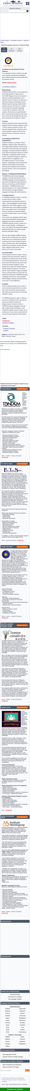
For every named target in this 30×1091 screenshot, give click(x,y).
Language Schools (16, 40)
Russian (22, 1022)
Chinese (7, 1022)
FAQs (7, 1084)
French (8, 1013)
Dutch (7, 1025)
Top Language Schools (9, 1054)
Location (5, 330)
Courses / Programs (9, 328)
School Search (4, 40)
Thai (22, 1027)
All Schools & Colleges (15, 997)
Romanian (22, 1020)
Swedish (22, 1025)
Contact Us (6, 320)
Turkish (22, 1029)
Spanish (25, 40)
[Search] (27, 11)
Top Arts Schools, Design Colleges (12, 1056)
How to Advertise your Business (11, 1064)
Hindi (7, 1032)
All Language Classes (15, 999)
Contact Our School (15, 1089)
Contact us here (11, 82)
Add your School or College (10, 1067)
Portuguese (22, 1018)
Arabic (8, 1020)
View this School (22, 389)
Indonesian (22, 1008)
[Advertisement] (15, 25)
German (7, 1015)
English (7, 1008)
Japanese (22, 1011)
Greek (7, 1029)
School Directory (15, 994)
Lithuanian (22, 1015)
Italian (7, 1018)
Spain (2, 42)
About (3, 455)
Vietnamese (22, 1032)
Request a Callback (8, 322)
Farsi (7, 1027)
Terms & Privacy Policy (15, 1084)
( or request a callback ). (9, 86)
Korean (22, 1013)
